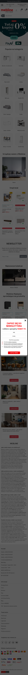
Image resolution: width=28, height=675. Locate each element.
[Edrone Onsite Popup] (14, 337)
